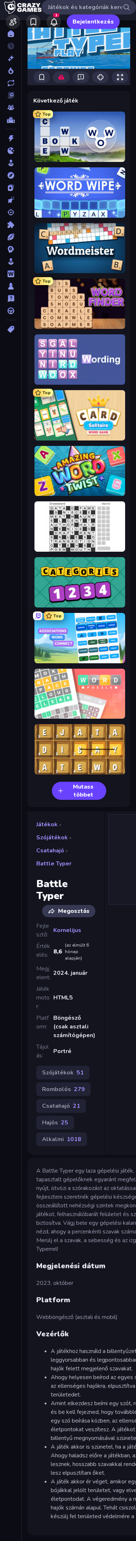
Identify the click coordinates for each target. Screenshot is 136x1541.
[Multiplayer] (10, 107)
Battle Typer (53, 864)
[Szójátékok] (10, 274)
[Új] (10, 58)
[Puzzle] (10, 224)
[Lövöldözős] (10, 212)
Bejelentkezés (93, 22)
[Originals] (10, 95)
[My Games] (33, 21)
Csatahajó (50, 851)
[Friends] (13, 21)
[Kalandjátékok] (10, 175)
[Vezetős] (10, 311)
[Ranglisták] (10, 120)
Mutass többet (83, 791)
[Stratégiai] (10, 249)
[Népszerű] (10, 70)
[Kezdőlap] (10, 34)
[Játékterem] (10, 163)
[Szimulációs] (10, 261)
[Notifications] (53, 21)
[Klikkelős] (10, 200)
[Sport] (10, 237)
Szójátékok (52, 838)
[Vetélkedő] (10, 298)
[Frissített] (10, 83)
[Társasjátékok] (10, 286)
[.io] (10, 151)
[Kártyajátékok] (10, 187)
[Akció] (10, 138)
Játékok (47, 824)
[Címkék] (10, 329)
